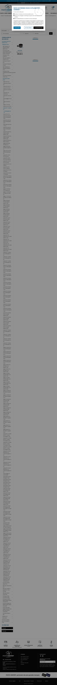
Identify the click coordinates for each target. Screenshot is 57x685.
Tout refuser (29, 27)
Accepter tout (39, 27)
